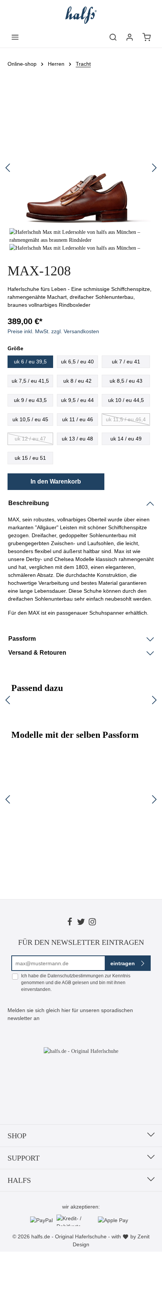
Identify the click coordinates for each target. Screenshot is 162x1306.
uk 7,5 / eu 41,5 (30, 381)
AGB (66, 982)
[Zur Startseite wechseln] (81, 15)
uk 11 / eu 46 (77, 419)
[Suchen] (113, 37)
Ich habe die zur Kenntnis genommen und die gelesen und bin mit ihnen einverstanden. (75, 982)
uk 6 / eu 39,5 (30, 362)
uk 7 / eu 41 (126, 362)
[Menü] (15, 37)
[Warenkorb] (146, 37)
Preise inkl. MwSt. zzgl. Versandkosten (53, 331)
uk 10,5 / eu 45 (30, 419)
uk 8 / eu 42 (77, 381)
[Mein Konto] (129, 37)
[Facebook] (70, 923)
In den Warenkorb (56, 481)
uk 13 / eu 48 (77, 439)
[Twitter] (81, 923)
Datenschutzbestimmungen (75, 975)
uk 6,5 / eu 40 (77, 362)
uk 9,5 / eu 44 (77, 400)
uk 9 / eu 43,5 (30, 400)
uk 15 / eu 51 (30, 458)
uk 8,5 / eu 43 (126, 381)
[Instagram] (92, 923)
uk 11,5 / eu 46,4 (126, 419)
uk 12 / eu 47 (30, 439)
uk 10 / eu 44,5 (126, 400)
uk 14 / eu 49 (126, 439)
